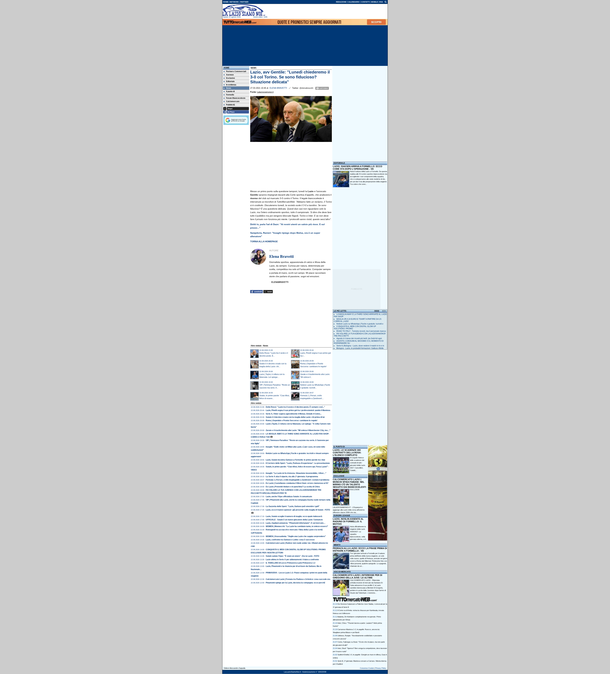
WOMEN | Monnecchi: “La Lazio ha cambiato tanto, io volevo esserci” (297, 526)
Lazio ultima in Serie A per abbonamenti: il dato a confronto (292, 559)
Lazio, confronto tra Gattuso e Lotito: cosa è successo (290, 540)
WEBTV (337, 545)
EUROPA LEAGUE (342, 515)
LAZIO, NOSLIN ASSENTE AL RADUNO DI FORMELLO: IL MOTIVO (348, 521)
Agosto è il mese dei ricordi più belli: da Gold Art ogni (359, 338)
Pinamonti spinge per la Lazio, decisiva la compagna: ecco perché (295, 583)
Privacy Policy (380, 668)
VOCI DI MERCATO (342, 572)
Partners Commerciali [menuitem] (236, 71)
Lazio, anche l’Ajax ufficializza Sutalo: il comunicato (289, 496)
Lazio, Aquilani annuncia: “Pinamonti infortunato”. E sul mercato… (295, 523)
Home (226, 68)
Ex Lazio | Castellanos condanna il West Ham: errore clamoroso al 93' (297, 483)
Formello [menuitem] (230, 95)
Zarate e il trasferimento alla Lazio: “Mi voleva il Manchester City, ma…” (298, 430)
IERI (384, 311)
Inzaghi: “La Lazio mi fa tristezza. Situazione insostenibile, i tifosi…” (296, 473)
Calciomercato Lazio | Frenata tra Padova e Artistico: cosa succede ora (298, 579)
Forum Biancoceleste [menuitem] (235, 98)
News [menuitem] (228, 88)
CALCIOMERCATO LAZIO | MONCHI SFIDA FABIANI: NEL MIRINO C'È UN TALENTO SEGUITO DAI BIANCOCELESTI (349, 483)
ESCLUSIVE (339, 476)
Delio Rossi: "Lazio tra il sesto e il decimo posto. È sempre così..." (295, 407)
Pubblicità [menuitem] (230, 105)
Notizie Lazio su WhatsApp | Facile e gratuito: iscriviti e (359, 324)
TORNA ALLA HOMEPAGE (264, 241)
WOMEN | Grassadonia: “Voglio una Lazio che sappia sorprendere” (296, 536)
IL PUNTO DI (339, 447)
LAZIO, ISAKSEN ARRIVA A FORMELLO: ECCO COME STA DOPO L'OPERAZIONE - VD (357, 167)
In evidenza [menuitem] (231, 85)
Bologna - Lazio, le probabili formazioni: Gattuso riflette (360, 348)
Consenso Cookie (367, 668)
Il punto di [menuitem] (230, 91)
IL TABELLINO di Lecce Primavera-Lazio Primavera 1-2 (290, 563)
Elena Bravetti (278, 88)
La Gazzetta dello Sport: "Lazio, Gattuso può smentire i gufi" (293, 506)
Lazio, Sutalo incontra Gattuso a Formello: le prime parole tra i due (295, 460)
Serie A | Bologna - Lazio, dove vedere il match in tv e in (360, 346)
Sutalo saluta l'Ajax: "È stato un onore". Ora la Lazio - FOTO (292, 556)
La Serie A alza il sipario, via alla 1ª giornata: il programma (292, 476)
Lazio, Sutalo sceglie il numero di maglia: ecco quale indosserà (294, 516)
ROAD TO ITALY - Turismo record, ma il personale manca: (361, 331)
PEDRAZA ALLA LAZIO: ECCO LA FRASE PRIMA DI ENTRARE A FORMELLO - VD (360, 549)
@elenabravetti (306, 88)
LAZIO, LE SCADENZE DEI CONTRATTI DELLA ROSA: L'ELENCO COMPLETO (347, 452)
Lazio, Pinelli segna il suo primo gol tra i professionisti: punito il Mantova (298, 410)
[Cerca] (385, 2)
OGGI (376, 311)
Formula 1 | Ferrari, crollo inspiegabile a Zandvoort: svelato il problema (297, 480)
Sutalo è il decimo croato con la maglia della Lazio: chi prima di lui (295, 417)
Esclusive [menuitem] (230, 78)
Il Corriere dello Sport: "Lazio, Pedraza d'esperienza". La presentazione (298, 463)
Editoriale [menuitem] (230, 81)
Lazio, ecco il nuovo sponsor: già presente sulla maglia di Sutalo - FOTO (298, 510)
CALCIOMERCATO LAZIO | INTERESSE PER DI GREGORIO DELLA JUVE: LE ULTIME (357, 576)
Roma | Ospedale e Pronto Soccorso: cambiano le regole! (291, 420)
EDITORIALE (339, 163)
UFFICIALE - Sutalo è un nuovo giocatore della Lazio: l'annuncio (294, 520)
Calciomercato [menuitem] (232, 101)
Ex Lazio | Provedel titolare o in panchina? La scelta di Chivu (293, 487)
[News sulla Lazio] (243, 10)
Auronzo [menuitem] (230, 75)
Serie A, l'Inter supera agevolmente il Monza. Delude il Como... (293, 414)
